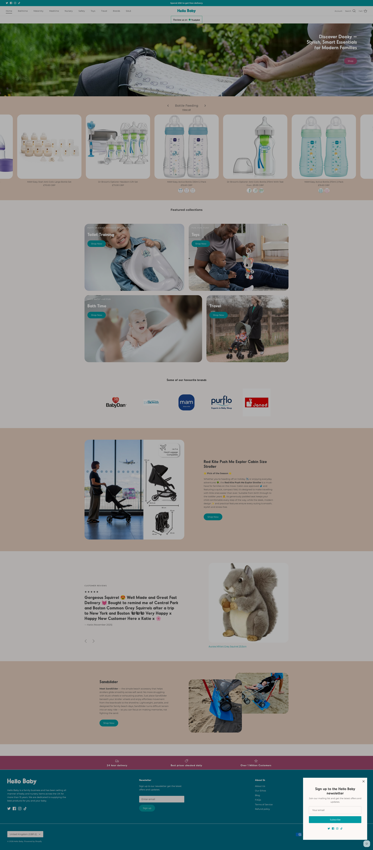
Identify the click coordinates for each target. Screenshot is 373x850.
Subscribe (335, 819)
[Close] (363, 781)
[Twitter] (329, 828)
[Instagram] (337, 828)
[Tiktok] (341, 828)
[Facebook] (333, 828)
